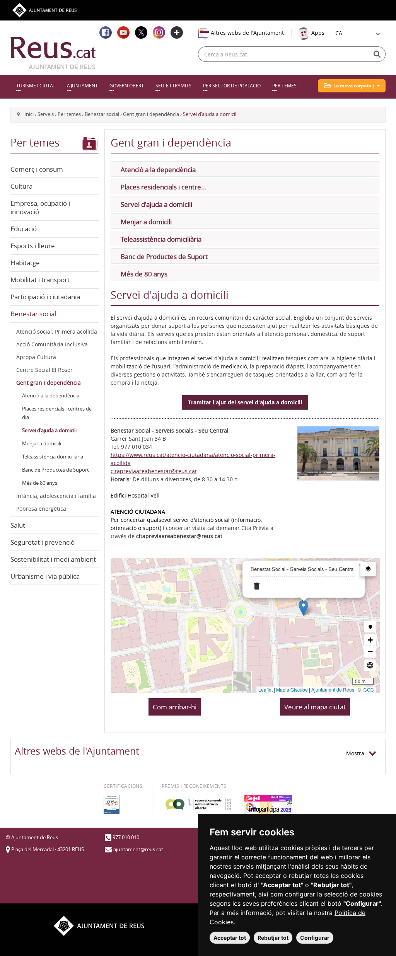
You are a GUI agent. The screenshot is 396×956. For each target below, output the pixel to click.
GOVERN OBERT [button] (126, 85)
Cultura (21, 186)
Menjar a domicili (41, 443)
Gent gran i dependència (151, 114)
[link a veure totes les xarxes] (177, 32)
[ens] (111, 804)
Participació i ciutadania (45, 296)
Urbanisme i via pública (45, 576)
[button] (352, 85)
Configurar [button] (314, 937)
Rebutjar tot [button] (273, 937)
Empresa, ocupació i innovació (40, 207)
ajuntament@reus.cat (138, 849)
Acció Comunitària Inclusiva (52, 344)
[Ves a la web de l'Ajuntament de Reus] (44, 9)
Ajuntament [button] (82, 85)
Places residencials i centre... (164, 186)
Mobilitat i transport (40, 279)
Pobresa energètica (41, 508)
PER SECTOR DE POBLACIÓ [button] (232, 85)
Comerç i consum (36, 169)
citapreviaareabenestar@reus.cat (154, 471)
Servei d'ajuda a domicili (49, 430)
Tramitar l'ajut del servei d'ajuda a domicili (245, 402)
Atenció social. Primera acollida (56, 331)
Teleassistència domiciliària (52, 456)
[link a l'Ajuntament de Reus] (53, 53)
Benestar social (102, 114)
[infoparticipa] (268, 804)
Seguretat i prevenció (42, 542)
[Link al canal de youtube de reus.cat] (123, 32)
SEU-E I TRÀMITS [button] (173, 85)
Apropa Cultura (36, 357)
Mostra (357, 753)
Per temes (69, 114)
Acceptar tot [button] (229, 937)
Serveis (46, 114)
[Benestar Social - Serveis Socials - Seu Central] (338, 453)
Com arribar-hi (174, 706)
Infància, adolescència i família (56, 495)
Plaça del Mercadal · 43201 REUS (47, 849)
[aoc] (198, 804)
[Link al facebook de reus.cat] (105, 32)
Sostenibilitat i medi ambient (53, 559)
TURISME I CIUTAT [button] (35, 85)
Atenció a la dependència (50, 395)
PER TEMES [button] (284, 85)
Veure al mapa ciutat (315, 706)
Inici (29, 114)
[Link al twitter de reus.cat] (141, 32)
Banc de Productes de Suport (55, 470)
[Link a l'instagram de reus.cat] (159, 32)
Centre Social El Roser (44, 369)
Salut (17, 525)
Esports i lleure (32, 245)
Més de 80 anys (39, 483)
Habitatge (25, 262)
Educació (23, 228)
